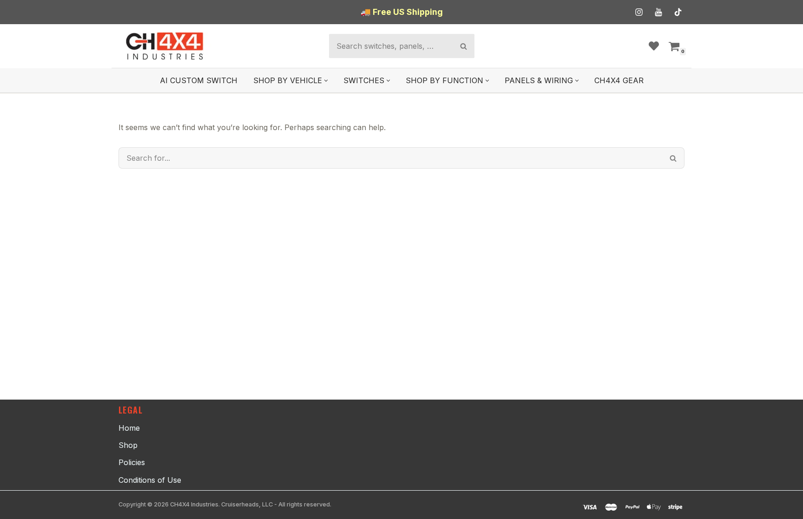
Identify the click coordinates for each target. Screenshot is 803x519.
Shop (128, 445)
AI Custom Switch (198, 80)
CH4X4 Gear (619, 80)
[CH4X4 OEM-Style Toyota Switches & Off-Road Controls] (164, 46)
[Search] (463, 46)
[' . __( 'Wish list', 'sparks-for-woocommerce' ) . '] (654, 46)
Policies (131, 462)
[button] (326, 80)
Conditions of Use (149, 480)
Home (129, 428)
